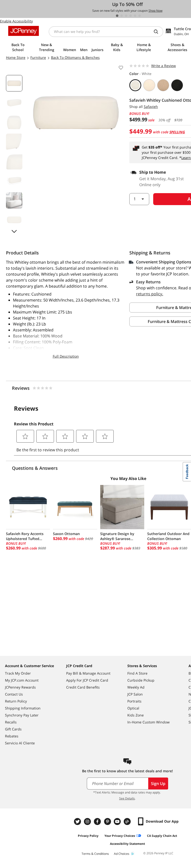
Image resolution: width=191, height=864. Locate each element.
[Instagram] (88, 821)
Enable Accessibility (16, 21)
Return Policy (16, 701)
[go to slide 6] (139, 15)
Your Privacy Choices (119, 836)
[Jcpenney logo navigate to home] (23, 31)
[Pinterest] (108, 821)
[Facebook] (98, 821)
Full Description (66, 356)
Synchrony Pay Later (22, 715)
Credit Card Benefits (83, 687)
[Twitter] (78, 821)
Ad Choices (121, 854)
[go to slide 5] (135, 15)
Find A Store (137, 673)
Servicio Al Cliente (20, 743)
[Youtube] (118, 821)
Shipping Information (23, 708)
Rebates (11, 736)
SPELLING (177, 132)
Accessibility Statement (127, 844)
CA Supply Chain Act (162, 836)
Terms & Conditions (95, 854)
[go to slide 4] (130, 15)
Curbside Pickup (140, 680)
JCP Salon (135, 694)
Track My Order (18, 673)
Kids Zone (135, 715)
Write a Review (163, 65)
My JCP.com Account (22, 680)
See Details (127, 798)
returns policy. (149, 294)
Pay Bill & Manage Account (88, 673)
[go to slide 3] (126, 15)
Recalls (11, 722)
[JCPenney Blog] (128, 821)
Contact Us (14, 694)
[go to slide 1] (117, 15)
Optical (133, 708)
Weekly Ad (135, 687)
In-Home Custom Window (148, 722)
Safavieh (151, 106)
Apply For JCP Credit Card (87, 680)
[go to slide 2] (121, 15)
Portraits (134, 701)
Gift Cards (13, 729)
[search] (158, 32)
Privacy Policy (88, 836)
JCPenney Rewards (20, 687)
